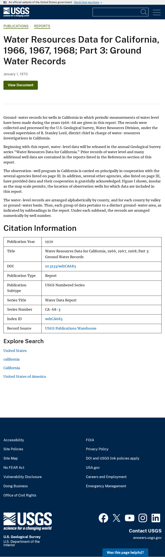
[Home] (16, 16)
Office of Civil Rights (19, 495)
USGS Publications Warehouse (70, 328)
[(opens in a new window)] (103, 517)
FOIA (90, 440)
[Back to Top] (149, 541)
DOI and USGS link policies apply (112, 458)
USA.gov (93, 468)
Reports (42, 26)
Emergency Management (106, 486)
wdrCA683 (54, 319)
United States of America (24, 376)
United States (15, 351)
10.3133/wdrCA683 (60, 266)
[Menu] (157, 12)
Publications (16, 26)
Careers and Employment (106, 477)
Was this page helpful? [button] (125, 553)
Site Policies (13, 449)
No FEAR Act (13, 468)
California (11, 368)
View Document (21, 85)
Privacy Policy (97, 449)
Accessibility (13, 440)
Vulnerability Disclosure (22, 477)
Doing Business (15, 486)
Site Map (10, 458)
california (11, 359)
